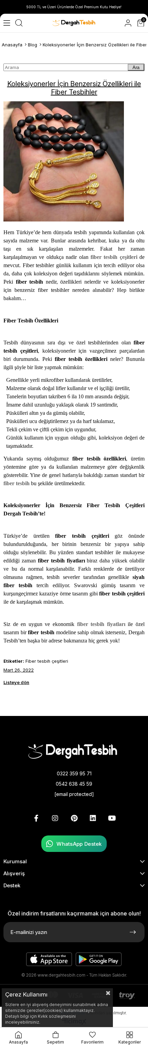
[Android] (99, 959)
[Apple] (49, 959)
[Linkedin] (93, 818)
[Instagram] (55, 818)
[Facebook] (36, 818)
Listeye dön (16, 682)
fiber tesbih (16, 483)
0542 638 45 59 (74, 784)
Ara (136, 67)
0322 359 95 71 (74, 773)
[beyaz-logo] (74, 751)
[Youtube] (112, 818)
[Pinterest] (74, 818)
